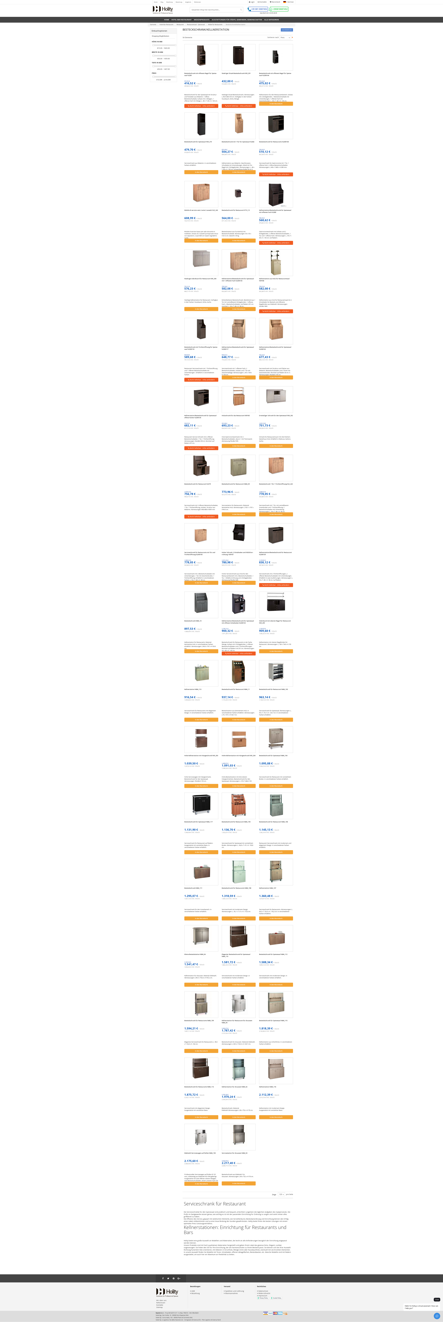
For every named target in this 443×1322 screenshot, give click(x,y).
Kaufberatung (287, 30)
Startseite (153, 24)
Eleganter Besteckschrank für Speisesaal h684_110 (236, 955)
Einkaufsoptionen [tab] (159, 31)
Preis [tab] (154, 73)
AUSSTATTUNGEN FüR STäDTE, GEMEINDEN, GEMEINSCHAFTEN (237, 20)
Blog (162, 2)
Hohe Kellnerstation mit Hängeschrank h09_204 (238, 755)
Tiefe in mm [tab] (157, 63)
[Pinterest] (173, 1278)
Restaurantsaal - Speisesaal (196, 24)
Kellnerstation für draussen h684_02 (234, 1087)
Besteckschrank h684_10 (192, 621)
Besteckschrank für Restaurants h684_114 (199, 1087)
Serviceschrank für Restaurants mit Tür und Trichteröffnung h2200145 (199, 553)
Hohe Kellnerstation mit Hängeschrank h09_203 (201, 755)
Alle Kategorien (271, 20)
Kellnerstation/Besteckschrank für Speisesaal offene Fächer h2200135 (200, 416)
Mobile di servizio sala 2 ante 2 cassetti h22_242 (201, 210)
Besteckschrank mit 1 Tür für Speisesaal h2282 (238, 142)
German (290, 2)
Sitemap (159, 1307)
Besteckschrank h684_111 (193, 888)
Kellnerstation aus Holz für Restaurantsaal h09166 (274, 280)
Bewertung (179, 2)
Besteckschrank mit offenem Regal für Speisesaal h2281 (200, 74)
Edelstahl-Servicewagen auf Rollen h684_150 (200, 1153)
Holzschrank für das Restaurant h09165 (236, 415)
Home (155, 2)
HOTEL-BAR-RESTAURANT (181, 20)
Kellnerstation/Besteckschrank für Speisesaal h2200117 (238, 348)
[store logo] (163, 10)
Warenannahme (231, 1293)
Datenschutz (263, 1291)
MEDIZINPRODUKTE (202, 20)
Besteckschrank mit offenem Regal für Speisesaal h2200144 (275, 74)
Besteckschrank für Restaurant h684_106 (273, 822)
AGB (193, 1291)
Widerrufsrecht (264, 1293)
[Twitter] (168, 1278)
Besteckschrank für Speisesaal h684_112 (273, 954)
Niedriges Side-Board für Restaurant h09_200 (200, 279)
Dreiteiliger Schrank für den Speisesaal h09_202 (276, 415)
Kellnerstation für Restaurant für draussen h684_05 (237, 1021)
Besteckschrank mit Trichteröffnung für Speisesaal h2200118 (201, 348)
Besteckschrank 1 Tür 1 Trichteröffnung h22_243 (276, 484)
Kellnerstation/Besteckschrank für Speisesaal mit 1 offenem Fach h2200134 (238, 280)
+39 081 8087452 (259, 9)
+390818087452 (279, 9)
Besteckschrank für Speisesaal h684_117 (198, 822)
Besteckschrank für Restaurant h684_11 (236, 689)
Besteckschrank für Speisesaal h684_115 (273, 1020)
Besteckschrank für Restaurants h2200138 (274, 142)
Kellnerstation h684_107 (267, 888)
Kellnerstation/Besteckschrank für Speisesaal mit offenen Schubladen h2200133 (238, 622)
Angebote (188, 2)
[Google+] (179, 1278)
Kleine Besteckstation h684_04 (195, 954)
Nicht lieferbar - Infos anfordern (202, 106)
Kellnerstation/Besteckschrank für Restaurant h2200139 (275, 553)
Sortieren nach (273, 37)
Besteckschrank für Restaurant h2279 (197, 484)
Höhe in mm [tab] (157, 42)
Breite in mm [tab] (157, 52)
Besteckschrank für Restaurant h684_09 (236, 484)
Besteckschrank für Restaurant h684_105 (236, 822)
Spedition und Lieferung (234, 1291)
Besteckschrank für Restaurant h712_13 (236, 210)
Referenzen (197, 2)
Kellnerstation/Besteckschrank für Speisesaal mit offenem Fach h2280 (275, 211)
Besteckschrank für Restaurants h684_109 (199, 1020)
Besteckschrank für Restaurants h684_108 (236, 888)
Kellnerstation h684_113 (192, 689)
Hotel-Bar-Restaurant (167, 24)
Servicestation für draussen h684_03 (234, 1153)
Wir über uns (161, 1300)
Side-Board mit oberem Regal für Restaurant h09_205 (275, 622)
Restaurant (180, 24)
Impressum (262, 1296)
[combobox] (216, 9)
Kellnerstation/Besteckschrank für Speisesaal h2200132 (275, 348)
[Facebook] (163, 1278)
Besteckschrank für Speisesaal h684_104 (273, 755)
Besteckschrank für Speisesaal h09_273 (198, 142)
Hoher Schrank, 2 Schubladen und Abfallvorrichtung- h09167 (237, 553)
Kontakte (159, 1305)
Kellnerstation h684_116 (267, 1087)
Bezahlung (169, 2)
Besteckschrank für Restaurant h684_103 (273, 689)
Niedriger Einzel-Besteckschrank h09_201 (236, 73)
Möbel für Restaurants (215, 24)
